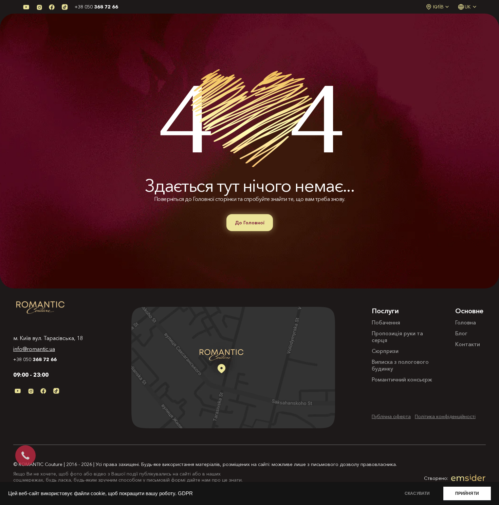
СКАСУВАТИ (417, 493)
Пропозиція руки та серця (397, 336)
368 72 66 (96, 7)
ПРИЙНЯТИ (467, 493)
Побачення (386, 322)
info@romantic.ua (34, 348)
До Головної (249, 223)
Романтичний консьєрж (402, 379)
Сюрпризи (385, 351)
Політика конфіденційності (445, 416)
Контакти (467, 344)
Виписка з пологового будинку (400, 365)
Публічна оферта (391, 416)
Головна (465, 322)
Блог (461, 333)
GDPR (185, 493)
